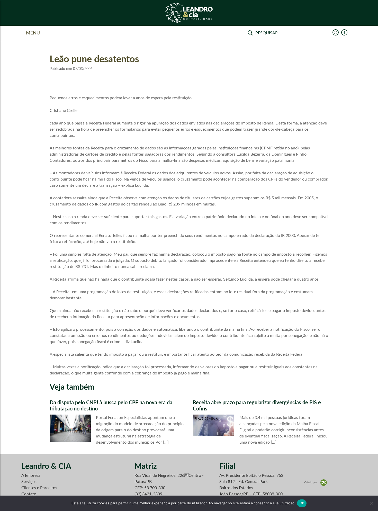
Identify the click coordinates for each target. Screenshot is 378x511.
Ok (302, 503)
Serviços (29, 482)
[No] (371, 503)
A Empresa (30, 475)
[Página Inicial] (189, 13)
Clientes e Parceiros (39, 488)
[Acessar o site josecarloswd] (315, 482)
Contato (28, 494)
